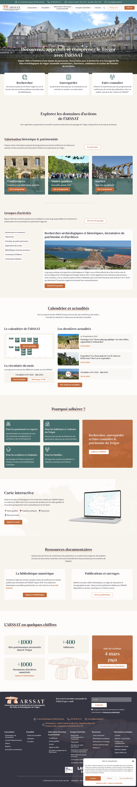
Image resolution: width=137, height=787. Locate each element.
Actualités (45, 7)
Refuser (109, 778)
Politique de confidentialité (115, 783)
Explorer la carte (13, 522)
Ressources (114, 7)
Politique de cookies (101, 783)
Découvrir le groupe (55, 285)
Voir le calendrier (29, 346)
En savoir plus (92, 147)
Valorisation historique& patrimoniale (62, 8)
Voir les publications (102, 594)
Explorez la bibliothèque (24, 675)
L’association (32, 7)
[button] (133, 761)
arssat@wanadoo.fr (96, 719)
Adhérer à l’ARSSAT (98, 451)
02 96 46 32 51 (56, 2)
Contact (98, 7)
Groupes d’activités (83, 7)
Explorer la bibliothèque (34, 594)
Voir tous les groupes (95, 220)
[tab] (15, 232)
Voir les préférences (126, 778)
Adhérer (129, 7)
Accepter (93, 778)
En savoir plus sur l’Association (112, 666)
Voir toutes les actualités (70, 384)
